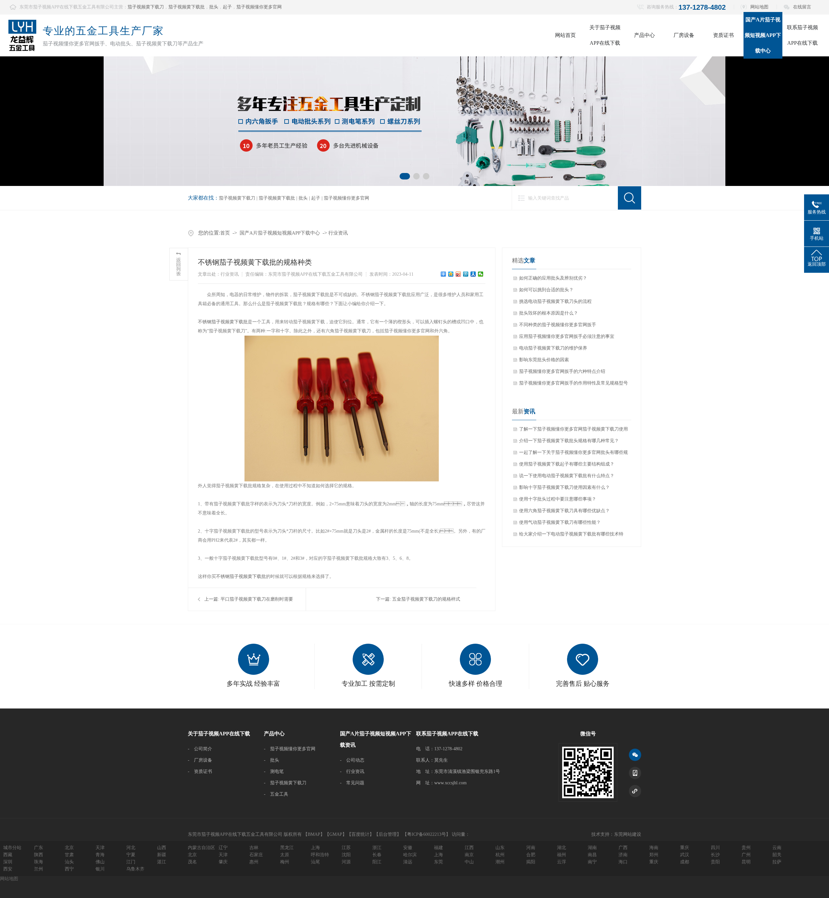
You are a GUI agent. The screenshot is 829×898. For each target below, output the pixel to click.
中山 (469, 861)
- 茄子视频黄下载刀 (285, 782)
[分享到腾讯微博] (466, 274)
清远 (407, 861)
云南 (776, 847)
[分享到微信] (480, 274)
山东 (500, 847)
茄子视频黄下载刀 (146, 7)
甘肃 (69, 854)
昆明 (746, 861)
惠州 (253, 861)
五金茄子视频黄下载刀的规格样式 (426, 599)
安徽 (407, 847)
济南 (623, 854)
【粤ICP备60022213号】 (426, 834)
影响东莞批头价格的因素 (544, 359)
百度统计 (360, 834)
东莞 (438, 861)
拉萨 (776, 861)
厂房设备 (684, 35)
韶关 (776, 854)
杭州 (500, 854)
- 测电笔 (274, 771)
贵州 (746, 847)
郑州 (653, 854)
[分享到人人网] (473, 274)
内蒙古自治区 (201, 847)
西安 (7, 869)
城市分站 (12, 847)
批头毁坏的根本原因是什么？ (548, 313)
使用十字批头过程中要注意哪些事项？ (557, 499)
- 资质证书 (200, 771)
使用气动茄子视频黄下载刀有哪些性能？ (560, 522)
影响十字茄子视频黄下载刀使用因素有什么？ (564, 487)
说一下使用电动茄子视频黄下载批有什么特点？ (566, 475)
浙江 (376, 847)
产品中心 (644, 35)
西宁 (69, 869)
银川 (100, 869)
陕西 (38, 854)
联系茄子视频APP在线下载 (802, 35)
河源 (346, 861)
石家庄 (256, 854)
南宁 (592, 861)
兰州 (38, 869)
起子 (227, 7)
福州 (561, 854)
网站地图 (759, 7)
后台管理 (388, 834)
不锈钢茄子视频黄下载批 (223, 321)
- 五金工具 (276, 794)
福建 (438, 847)
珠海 (38, 861)
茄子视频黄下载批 (186, 7)
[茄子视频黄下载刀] (414, 121)
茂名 (192, 861)
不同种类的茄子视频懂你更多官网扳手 (557, 324)
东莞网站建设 (627, 834)
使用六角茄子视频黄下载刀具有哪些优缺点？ (564, 510)
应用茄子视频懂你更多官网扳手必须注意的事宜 (566, 336)
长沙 (715, 854)
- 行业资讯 (352, 771)
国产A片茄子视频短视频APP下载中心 (763, 35)
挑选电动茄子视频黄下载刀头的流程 (555, 301)
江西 (469, 847)
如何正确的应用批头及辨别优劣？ (553, 278)
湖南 (592, 847)
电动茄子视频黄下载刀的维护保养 (553, 348)
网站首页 (565, 35)
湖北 (561, 847)
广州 (746, 854)
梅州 (284, 861)
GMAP (335, 834)
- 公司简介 (200, 748)
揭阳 (530, 861)
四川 (715, 847)
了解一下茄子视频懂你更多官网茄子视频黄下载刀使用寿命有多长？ (573, 431)
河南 (530, 847)
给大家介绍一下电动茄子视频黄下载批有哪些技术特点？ (571, 536)
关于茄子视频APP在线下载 (604, 35)
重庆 (684, 847)
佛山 (100, 861)
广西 (623, 847)
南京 (469, 854)
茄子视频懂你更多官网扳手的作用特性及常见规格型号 (573, 383)
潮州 (500, 861)
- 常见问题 (352, 782)
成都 (684, 861)
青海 (100, 854)
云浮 (561, 861)
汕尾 (315, 861)
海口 (623, 861)
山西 (161, 847)
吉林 (253, 847)
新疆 (161, 854)
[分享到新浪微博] (458, 274)
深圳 (7, 861)
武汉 (684, 854)
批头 (213, 7)
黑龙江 (287, 847)
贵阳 (715, 861)
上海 (315, 847)
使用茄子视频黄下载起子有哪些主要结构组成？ (566, 464)
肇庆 (223, 861)
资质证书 (723, 35)
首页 (225, 233)
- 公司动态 (352, 760)
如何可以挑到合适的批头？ (546, 289)
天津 (100, 847)
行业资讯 (338, 233)
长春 (376, 854)
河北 (130, 847)
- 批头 (271, 760)
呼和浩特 (320, 854)
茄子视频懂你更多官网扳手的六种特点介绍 (562, 371)
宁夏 (130, 854)
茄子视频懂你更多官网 (259, 7)
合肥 (530, 854)
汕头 (69, 861)
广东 (38, 847)
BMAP (314, 834)
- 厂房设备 (200, 760)
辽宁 (223, 847)
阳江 (376, 861)
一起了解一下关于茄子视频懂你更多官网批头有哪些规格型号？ (573, 454)
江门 (130, 861)
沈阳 (346, 854)
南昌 (592, 854)
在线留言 (802, 7)
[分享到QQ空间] (451, 274)
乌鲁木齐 (135, 869)
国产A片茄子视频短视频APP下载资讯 (375, 739)
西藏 (7, 854)
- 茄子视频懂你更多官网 (289, 748)
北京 (69, 847)
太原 (284, 854)
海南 (653, 847)
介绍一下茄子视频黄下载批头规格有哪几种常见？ (569, 440)
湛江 (161, 861)
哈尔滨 (410, 854)
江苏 (346, 847)
